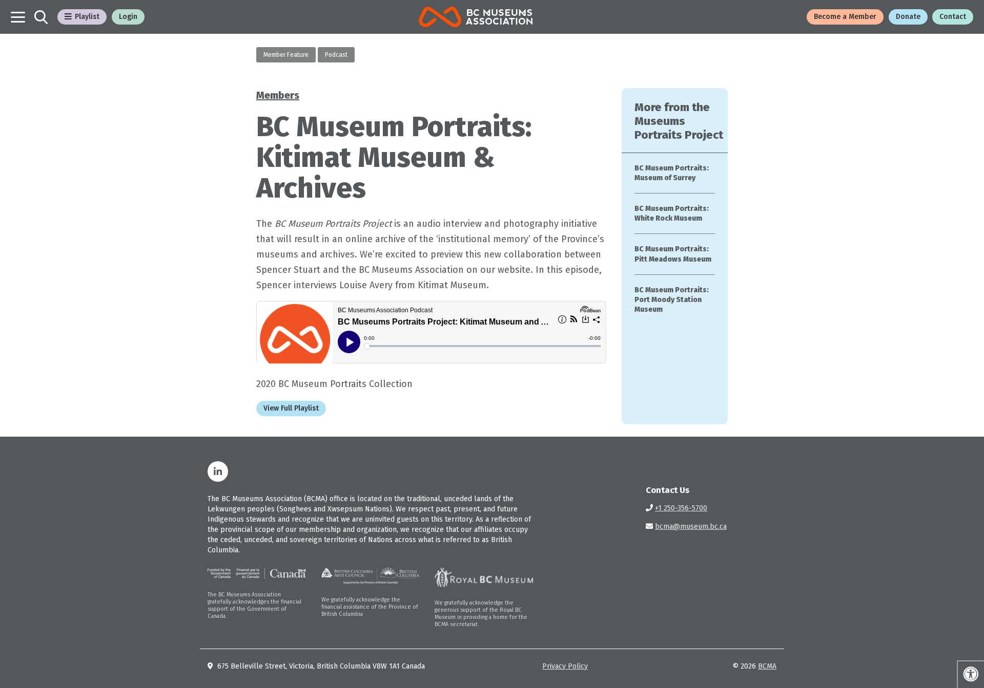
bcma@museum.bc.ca (691, 526)
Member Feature (286, 54)
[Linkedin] (218, 471)
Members (277, 95)
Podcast (336, 54)
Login (128, 16)
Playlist (87, 16)
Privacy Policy (565, 666)
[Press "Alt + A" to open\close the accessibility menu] (970, 674)
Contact (952, 16)
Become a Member (845, 16)
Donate (908, 16)
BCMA (767, 666)
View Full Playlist (291, 408)
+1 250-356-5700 (681, 508)
